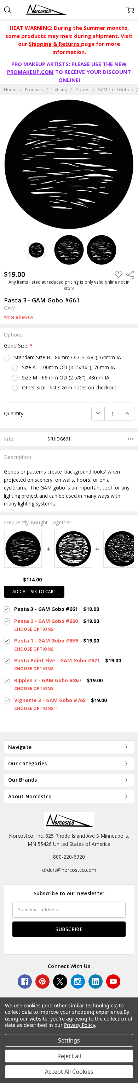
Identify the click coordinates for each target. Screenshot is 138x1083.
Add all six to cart (34, 592)
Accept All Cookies (69, 1072)
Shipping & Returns (55, 43)
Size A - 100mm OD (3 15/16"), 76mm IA (68, 367)
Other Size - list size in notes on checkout (69, 387)
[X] (60, 981)
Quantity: (14, 413)
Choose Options (34, 629)
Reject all (69, 1056)
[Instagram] (78, 981)
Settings (69, 1040)
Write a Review (18, 317)
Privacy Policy (79, 1025)
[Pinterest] (42, 981)
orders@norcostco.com (69, 869)
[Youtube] (113, 981)
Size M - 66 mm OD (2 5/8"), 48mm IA (65, 377)
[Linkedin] (95, 981)
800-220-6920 (69, 856)
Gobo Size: (18, 345)
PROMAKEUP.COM (30, 71)
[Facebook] (25, 981)
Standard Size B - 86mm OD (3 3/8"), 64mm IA (67, 357)
